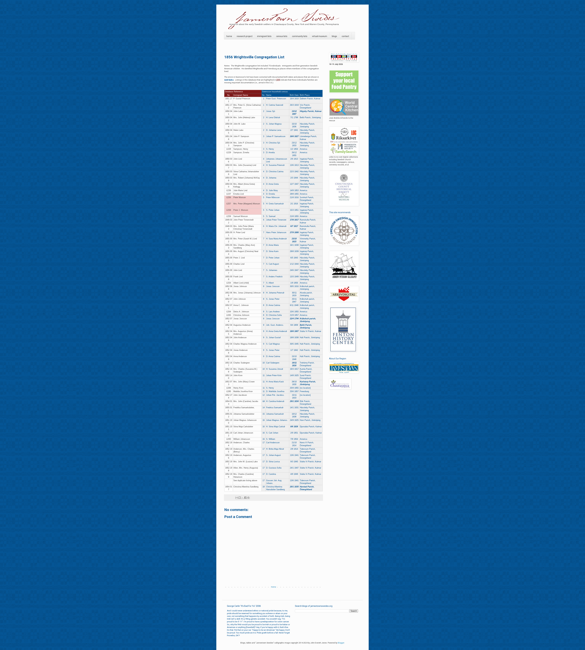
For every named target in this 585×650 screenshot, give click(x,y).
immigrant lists (264, 36)
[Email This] (236, 497)
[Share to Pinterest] (248, 497)
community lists (299, 36)
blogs (334, 36)
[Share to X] (242, 497)
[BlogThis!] (239, 497)
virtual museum (319, 36)
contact (345, 36)
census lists (281, 36)
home (229, 36)
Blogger (341, 643)
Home (273, 587)
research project (244, 36)
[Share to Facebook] (245, 497)
